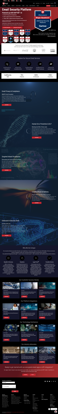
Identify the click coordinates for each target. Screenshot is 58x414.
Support (38, 5)
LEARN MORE (6, 104)
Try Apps (25, 374)
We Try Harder (52, 398)
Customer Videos (26, 400)
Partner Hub (51, 3)
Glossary (34, 401)
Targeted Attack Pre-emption (15, 401)
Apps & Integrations (32, 5)
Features (9, 5)
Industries (13, 5)
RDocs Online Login (5, 403)
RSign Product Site (5, 399)
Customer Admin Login (5, 405)
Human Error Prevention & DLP (15, 400)
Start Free (48, 5)
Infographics (34, 406)
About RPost (4, 5)
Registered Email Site (5, 401)
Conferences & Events (36, 400)
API (41, 3)
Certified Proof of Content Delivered (16, 402)
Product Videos (35, 404)
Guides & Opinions (35, 405)
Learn (33, 402)
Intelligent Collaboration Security (15, 398)
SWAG (34, 3)
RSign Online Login (4, 400)
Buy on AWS (47, 3)
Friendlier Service (50, 262)
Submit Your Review (53, 399)
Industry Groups (26, 399)
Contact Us (51, 403)
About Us (3, 394)
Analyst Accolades (35, 398)
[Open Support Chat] (55, 411)
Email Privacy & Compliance (15, 399)
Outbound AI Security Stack (15, 403)
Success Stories (18, 5)
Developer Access (52, 401)
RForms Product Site (5, 404)
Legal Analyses (35, 403)
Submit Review (38, 3)
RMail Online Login (4, 398)
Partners (51, 400)
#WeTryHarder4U (51, 36)
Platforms (25, 398)
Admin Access (52, 402)
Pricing (27, 5)
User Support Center (5, 397)
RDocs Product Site (5, 402)
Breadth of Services (8, 262)
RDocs (42, 398)
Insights (23, 5)
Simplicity (22, 262)
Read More (6, 296)
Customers (25, 397)
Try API (32, 374)
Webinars (34, 399)
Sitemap (51, 404)
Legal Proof (36, 262)
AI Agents (44, 3)
